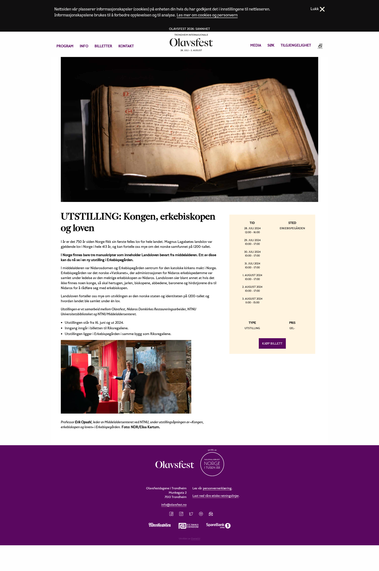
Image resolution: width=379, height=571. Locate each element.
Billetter (103, 46)
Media (255, 45)
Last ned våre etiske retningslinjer (215, 496)
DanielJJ (195, 538)
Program (64, 46)
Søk (270, 45)
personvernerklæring (217, 488)
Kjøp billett (272, 343)
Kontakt (126, 46)
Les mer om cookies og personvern (207, 15)
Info (84, 46)
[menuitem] (65, 46)
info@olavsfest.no (174, 505)
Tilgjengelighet (296, 45)
